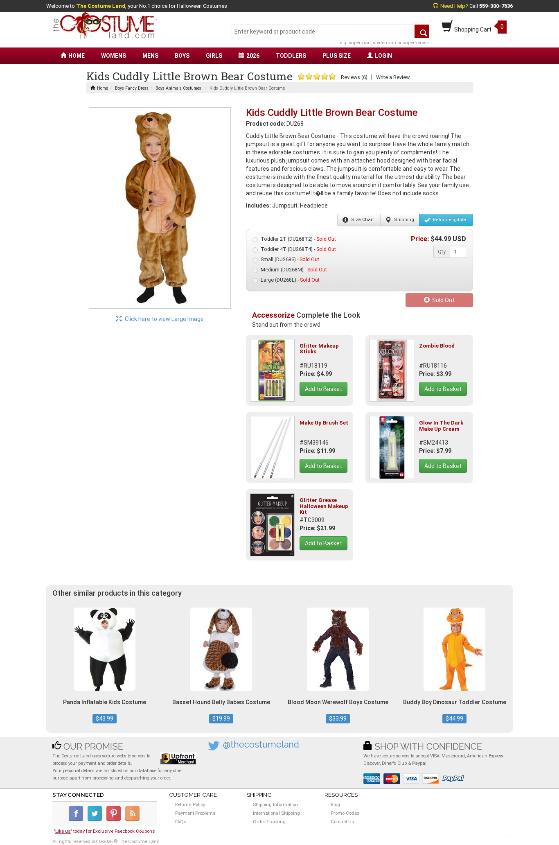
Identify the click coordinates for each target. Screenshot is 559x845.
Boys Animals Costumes (178, 88)
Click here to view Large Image (164, 319)
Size (362, 219)
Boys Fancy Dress (132, 88)
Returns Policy (190, 804)
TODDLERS (291, 55)
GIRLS (214, 55)
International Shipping (276, 813)
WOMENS (113, 55)
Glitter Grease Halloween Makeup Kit (324, 506)
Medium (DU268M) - (294, 270)
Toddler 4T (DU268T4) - (298, 249)
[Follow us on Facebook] (77, 819)
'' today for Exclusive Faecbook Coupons (104, 831)
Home (102, 88)
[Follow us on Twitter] (96, 819)
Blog (335, 804)
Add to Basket (323, 389)
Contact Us (342, 822)
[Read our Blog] (133, 819)
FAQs (181, 822)
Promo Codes (345, 813)
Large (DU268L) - (290, 280)
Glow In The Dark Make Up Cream (441, 426)
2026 (252, 55)
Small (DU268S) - (290, 259)
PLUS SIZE (336, 55)
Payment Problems (195, 813)
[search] (422, 31)
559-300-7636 (496, 6)
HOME (76, 55)
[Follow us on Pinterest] (115, 819)
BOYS (182, 55)
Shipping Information (275, 804)
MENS (150, 55)
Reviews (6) (354, 77)
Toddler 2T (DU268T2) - (298, 239)
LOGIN (383, 55)
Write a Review (393, 77)
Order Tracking (269, 822)
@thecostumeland (261, 744)
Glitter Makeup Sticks (319, 349)
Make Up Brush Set (324, 423)
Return (449, 219)
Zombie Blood (437, 346)
